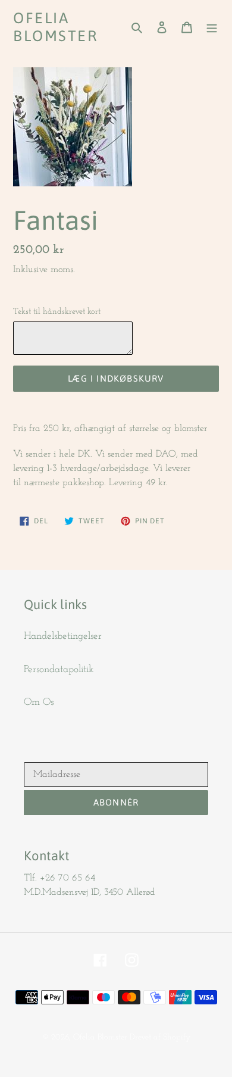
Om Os (39, 702)
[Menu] (211, 26)
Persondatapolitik (59, 669)
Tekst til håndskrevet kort (57, 311)
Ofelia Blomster (55, 27)
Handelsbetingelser (63, 636)
